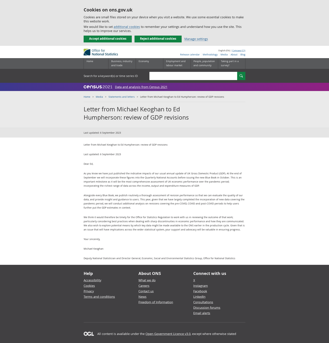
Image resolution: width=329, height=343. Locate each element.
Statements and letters (121, 96)
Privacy (89, 291)
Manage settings (196, 39)
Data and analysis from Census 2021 (141, 87)
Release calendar (190, 54)
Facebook (200, 291)
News (142, 297)
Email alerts (201, 313)
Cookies (89, 286)
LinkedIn (199, 297)
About (234, 54)
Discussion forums (206, 308)
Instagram (200, 286)
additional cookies (127, 27)
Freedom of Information (155, 302)
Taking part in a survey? (230, 63)
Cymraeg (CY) (238, 50)
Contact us (146, 291)
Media (224, 54)
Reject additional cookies (158, 39)
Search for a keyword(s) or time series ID (111, 76)
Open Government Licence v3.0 (168, 334)
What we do (147, 280)
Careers (143, 286)
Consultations (203, 302)
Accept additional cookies (107, 39)
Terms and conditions (99, 297)
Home (90, 61)
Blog (242, 54)
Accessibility (92, 280)
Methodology (210, 54)
